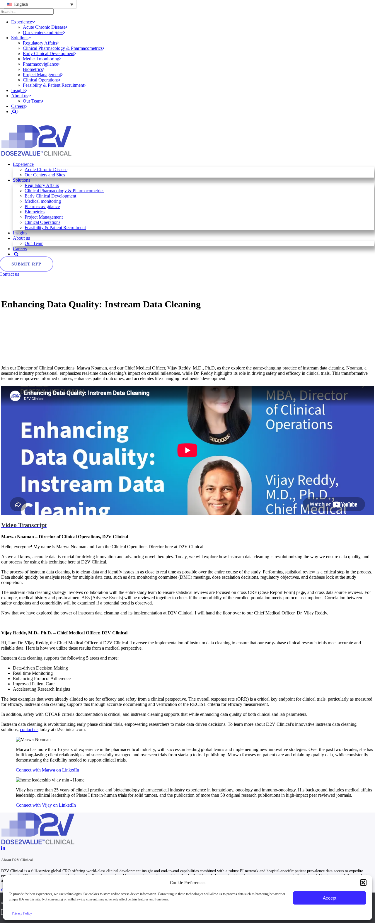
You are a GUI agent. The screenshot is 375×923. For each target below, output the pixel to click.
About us (19, 95)
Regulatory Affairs (40, 42)
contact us (29, 729)
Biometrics (33, 69)
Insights (18, 90)
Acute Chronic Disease (44, 27)
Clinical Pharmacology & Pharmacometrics (63, 48)
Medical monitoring (41, 58)
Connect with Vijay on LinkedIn (46, 805)
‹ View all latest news (21, 289)
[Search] (15, 253)
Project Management (42, 74)
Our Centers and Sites (43, 32)
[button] (363, 882)
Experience (21, 21)
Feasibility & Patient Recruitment (53, 85)
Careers (18, 106)
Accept (329, 897)
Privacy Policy (22, 913)
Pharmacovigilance (40, 64)
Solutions (19, 37)
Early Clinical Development (48, 53)
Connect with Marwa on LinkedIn (47, 769)
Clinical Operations (41, 79)
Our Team (32, 100)
